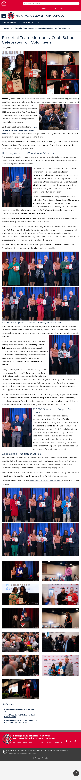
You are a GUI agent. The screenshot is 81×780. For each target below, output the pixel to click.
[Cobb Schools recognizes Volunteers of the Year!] (20, 571)
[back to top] (76, 773)
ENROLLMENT (46, 9)
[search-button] (77, 3)
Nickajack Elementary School (40, 15)
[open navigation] (3, 16)
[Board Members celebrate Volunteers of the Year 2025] (60, 642)
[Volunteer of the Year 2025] (20, 618)
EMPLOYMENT (75, 9)
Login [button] (54, 9)
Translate (63, 9)
